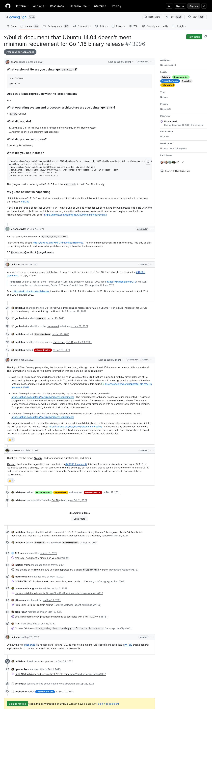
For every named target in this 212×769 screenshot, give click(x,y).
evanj (14, 61)
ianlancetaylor (18, 228)
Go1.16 (70, 342)
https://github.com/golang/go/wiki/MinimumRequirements (75, 214)
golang (14, 17)
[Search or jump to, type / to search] (169, 6)
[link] (18, 307)
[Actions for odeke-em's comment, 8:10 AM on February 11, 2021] (152, 450)
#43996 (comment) (76, 464)
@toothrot (30, 252)
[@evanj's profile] (7, 61)
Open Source (78, 6)
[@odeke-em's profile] (7, 450)
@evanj (38, 458)
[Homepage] (8, 6)
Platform (20, 6)
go (24, 17)
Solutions (38, 6)
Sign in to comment (108, 703)
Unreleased (53, 326)
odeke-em (16, 450)
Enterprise (99, 6)
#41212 (128, 644)
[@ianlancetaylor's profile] (7, 229)
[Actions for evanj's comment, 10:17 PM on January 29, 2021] (152, 359)
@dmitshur (17, 252)
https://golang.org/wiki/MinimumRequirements (58, 242)
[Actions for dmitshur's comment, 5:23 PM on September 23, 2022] (152, 637)
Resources (57, 6)
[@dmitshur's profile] (7, 264)
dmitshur (15, 264)
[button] (148, 162)
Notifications (154, 17)
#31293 (25, 201)
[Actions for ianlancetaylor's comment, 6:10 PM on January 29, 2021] (152, 229)
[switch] (11, 439)
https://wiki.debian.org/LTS (121, 281)
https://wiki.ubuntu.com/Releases (31, 291)
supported (29, 644)
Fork (175, 17)
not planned (47, 661)
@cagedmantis (45, 252)
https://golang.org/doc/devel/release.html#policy (75, 426)
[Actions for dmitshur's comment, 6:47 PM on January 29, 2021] (152, 264)
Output (18, 113)
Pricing (116, 6)
